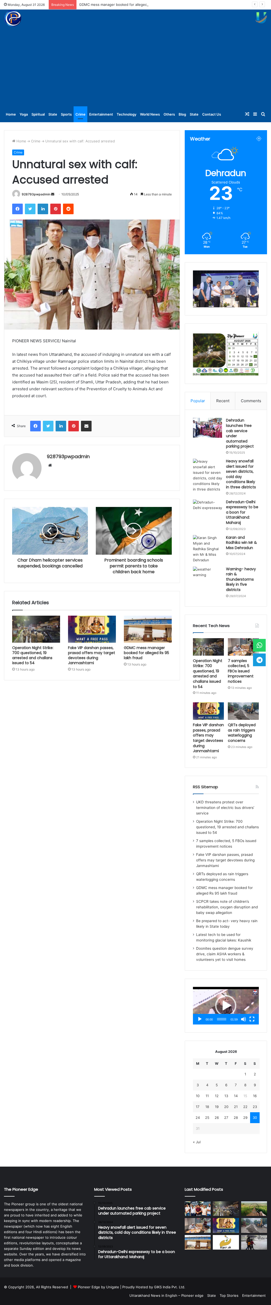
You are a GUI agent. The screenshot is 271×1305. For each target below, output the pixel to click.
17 (197, 1107)
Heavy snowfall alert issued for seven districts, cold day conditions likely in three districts (241, 474)
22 (245, 1107)
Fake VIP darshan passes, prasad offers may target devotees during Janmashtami (91, 655)
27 (226, 1117)
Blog (182, 114)
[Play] (199, 1019)
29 (245, 1117)
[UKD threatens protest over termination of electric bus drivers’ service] (198, 1208)
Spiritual (38, 114)
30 (255, 1117)
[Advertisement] (135, 66)
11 (207, 1096)
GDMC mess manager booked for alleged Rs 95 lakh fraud (127, 4)
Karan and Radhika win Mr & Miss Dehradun (241, 542)
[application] (226, 1005)
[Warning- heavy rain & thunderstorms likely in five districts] (207, 576)
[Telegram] (259, 659)
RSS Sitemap (205, 787)
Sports (66, 114)
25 (207, 1117)
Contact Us (211, 114)
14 (236, 1096)
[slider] (221, 1019)
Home (11, 114)
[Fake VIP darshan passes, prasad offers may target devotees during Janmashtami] (92, 629)
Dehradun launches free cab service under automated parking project (240, 433)
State (52, 114)
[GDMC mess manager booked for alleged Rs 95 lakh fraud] (148, 629)
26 (217, 1117)
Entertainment (101, 114)
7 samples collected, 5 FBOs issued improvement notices (241, 671)
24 (198, 1117)
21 (236, 1107)
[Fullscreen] (252, 1019)
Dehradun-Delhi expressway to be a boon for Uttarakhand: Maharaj (242, 512)
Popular (198, 400)
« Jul (197, 1142)
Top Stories (229, 1295)
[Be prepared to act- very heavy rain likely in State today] (254, 1242)
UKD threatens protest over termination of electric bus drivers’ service (225, 807)
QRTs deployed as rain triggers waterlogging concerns (242, 732)
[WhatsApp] (259, 645)
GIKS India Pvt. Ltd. (169, 1287)
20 (226, 1107)
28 (236, 1117)
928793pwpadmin (36, 194)
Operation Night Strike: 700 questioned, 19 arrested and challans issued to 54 (32, 655)
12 (217, 1096)
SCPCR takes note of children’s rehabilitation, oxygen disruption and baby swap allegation (227, 907)
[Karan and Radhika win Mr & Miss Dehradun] (207, 549)
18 (207, 1107)
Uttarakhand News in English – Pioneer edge (166, 1295)
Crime (80, 114)
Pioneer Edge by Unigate (98, 1287)
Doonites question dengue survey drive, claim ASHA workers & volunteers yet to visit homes (224, 954)
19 (217, 1107)
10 (198, 1096)
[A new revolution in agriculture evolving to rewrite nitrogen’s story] (254, 1208)
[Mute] (243, 1019)
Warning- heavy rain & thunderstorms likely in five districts (241, 579)
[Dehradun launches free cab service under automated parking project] (207, 428)
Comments (251, 400)
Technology (126, 114)
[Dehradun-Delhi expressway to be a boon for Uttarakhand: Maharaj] (207, 509)
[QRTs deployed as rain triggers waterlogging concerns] (243, 711)
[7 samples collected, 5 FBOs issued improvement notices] (243, 647)
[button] (225, 1005)
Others (169, 114)
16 (255, 1096)
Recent (222, 400)
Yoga (24, 114)
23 (255, 1107)
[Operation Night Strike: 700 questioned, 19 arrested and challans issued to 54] (36, 629)
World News (150, 114)
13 (226, 1096)
